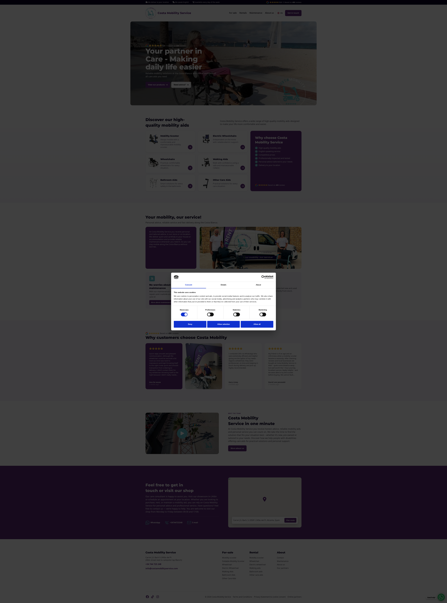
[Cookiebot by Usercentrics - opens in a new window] (263, 277)
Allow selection (223, 324)
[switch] (210, 314)
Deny (190, 324)
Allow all (257, 324)
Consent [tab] (188, 285)
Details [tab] (223, 285)
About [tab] (258, 285)
